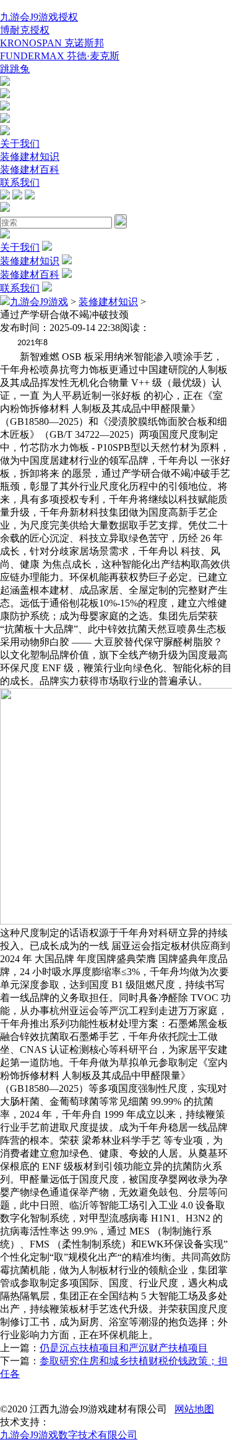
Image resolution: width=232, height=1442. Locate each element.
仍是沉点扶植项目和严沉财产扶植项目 (124, 1348)
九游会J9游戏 (39, 301)
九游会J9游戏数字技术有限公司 (68, 1435)
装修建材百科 (29, 169)
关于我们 (20, 143)
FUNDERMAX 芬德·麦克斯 (59, 56)
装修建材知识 (29, 156)
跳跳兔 (15, 69)
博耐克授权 (24, 30)
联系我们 (20, 182)
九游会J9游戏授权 (39, 17)
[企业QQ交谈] (5, 82)
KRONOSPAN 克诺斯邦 (52, 43)
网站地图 (194, 1409)
